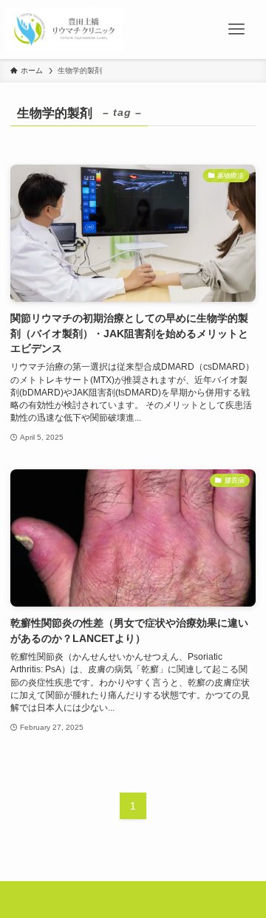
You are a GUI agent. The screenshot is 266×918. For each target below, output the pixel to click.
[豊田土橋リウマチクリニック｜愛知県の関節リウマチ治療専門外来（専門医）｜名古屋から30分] (64, 29)
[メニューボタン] (236, 29)
